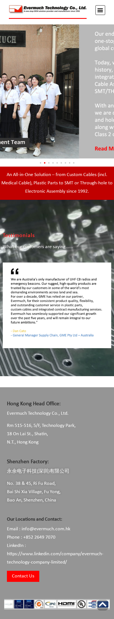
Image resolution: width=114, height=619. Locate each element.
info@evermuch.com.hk (46, 529)
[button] (100, 10)
